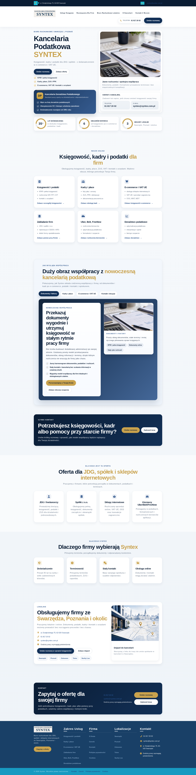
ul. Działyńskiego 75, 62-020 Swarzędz (55, 635)
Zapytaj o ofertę (42, 752)
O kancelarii (128, 13)
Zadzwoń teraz (149, 433)
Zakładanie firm (70, 755)
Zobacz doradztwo (132, 238)
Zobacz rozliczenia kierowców (93, 238)
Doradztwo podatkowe (72, 766)
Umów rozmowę (153, 20)
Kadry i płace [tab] (67, 294)
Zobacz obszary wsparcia (59, 393)
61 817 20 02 (45, 639)
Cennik (92, 744)
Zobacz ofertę (61, 72)
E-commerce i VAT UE (72, 750)
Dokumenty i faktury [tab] (49, 294)
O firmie (92, 739)
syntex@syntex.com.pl (154, 3)
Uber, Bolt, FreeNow (71, 760)
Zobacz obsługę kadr (89, 203)
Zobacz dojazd (84, 653)
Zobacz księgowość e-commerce (137, 203)
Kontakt (92, 750)
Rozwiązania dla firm (85, 13)
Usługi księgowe (67, 13)
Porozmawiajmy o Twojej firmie (61, 386)
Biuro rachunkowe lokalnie (108, 13)
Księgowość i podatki (72, 739)
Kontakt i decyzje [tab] (108, 294)
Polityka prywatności (97, 755)
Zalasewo (64, 661)
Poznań (53, 661)
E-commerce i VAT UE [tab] (87, 294)
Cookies (92, 760)
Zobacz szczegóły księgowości (49, 203)
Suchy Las (86, 661)
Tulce (75, 661)
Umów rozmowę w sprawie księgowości (55, 653)
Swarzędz (42, 661)
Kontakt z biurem (143, 13)
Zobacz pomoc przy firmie (47, 238)
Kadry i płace (69, 744)
